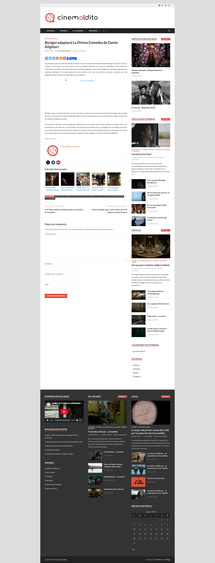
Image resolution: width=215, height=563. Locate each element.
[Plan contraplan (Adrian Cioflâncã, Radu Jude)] (95, 464)
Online (134, 262)
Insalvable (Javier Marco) (114, 489)
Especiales (49, 480)
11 (140, 529)
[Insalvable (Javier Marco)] (95, 489)
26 (145, 538)
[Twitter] (165, 5)
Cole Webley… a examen (114, 452)
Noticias (50, 31)
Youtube (136, 365)
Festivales (136, 151)
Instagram (137, 376)
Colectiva (141, 427)
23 (167, 534)
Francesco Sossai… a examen (103, 431)
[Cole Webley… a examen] (95, 452)
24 (134, 538)
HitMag (167, 560)
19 (145, 534)
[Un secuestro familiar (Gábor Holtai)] (151, 247)
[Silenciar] (77, 420)
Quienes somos (51, 488)
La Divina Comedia (103, 196)
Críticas (155, 261)
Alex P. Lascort (151, 268)
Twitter (135, 373)
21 (156, 534)
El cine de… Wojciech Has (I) (143, 107)
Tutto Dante (50, 198)
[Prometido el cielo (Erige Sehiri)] (139, 218)
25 (140, 538)
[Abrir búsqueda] (169, 30)
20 (151, 534)
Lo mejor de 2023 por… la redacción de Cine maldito (157, 492)
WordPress (159, 560)
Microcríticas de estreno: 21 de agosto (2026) (158, 194)
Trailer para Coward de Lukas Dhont (59, 446)
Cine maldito (50, 472)
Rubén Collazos (107, 435)
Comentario (51, 234)
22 (162, 534)
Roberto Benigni (117, 196)
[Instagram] (169, 5)
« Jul (133, 549)
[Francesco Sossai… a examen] (107, 402)
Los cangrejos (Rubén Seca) (158, 304)
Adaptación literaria (63, 196)
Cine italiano (77, 196)
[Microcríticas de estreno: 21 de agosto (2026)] (139, 193)
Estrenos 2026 (138, 351)
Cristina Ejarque (151, 157)
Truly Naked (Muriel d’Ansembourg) (155, 292)
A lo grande (78, 31)
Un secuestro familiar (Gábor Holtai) (150, 265)
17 (134, 534)
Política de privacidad (53, 484)
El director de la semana (111, 427)
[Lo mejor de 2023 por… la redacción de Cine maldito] (138, 491)
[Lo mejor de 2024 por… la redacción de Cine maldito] (138, 466)
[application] (64, 412)
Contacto (48, 476)
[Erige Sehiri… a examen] (139, 316)
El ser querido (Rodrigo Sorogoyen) (156, 181)
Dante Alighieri (89, 196)
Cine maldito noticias (64, 51)
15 (162, 529)
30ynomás (93, 31)
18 (140, 534)
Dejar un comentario (79, 51)
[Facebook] (162, 5)
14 (156, 529)
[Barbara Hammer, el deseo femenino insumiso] (151, 55)
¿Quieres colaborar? (52, 468)
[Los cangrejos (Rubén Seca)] (139, 304)
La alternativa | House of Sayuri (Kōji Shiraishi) (157, 329)
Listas (148, 427)
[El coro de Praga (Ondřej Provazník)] (139, 205)
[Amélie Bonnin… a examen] (95, 477)
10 (134, 529)
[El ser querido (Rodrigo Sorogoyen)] (139, 180)
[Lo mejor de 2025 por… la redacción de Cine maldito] (138, 454)
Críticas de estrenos (163, 149)
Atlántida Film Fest (148, 149)
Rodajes (54, 39)
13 (151, 529)
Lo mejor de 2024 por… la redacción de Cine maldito (157, 467)
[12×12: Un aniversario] (138, 478)
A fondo (63, 31)
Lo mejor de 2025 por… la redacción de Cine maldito (157, 454)
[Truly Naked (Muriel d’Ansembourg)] (139, 291)
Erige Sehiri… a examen (156, 316)
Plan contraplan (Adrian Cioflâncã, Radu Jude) (113, 465)
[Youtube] (159, 5)
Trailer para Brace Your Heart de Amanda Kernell (63, 442)
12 (145, 529)
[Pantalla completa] (81, 420)
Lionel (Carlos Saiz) (141, 154)
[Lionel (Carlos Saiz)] (151, 136)
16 (167, 529)
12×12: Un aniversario (156, 478)
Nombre (49, 264)
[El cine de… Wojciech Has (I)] (151, 92)
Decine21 (52, 138)
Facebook (136, 369)
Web (46, 284)
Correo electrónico (54, 274)
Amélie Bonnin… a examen (114, 477)
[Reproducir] (48, 420)
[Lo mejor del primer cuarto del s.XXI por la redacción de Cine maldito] (150, 402)
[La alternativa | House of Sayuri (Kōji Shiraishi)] (139, 329)
